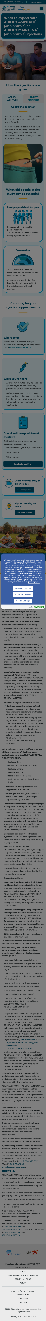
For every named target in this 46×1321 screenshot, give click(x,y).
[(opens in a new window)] (13, 1252)
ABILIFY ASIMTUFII (13, 1226)
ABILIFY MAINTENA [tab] (33, 98)
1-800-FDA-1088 (16, 1164)
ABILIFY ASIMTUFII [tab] (12, 98)
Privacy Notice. (34, 583)
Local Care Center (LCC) (20, 347)
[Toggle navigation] (41, 8)
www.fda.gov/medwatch (13, 1166)
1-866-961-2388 (28, 1039)
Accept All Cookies (23, 588)
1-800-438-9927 (30, 1161)
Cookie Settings (23, 601)
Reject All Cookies (23, 595)
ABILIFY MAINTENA (11, 1229)
